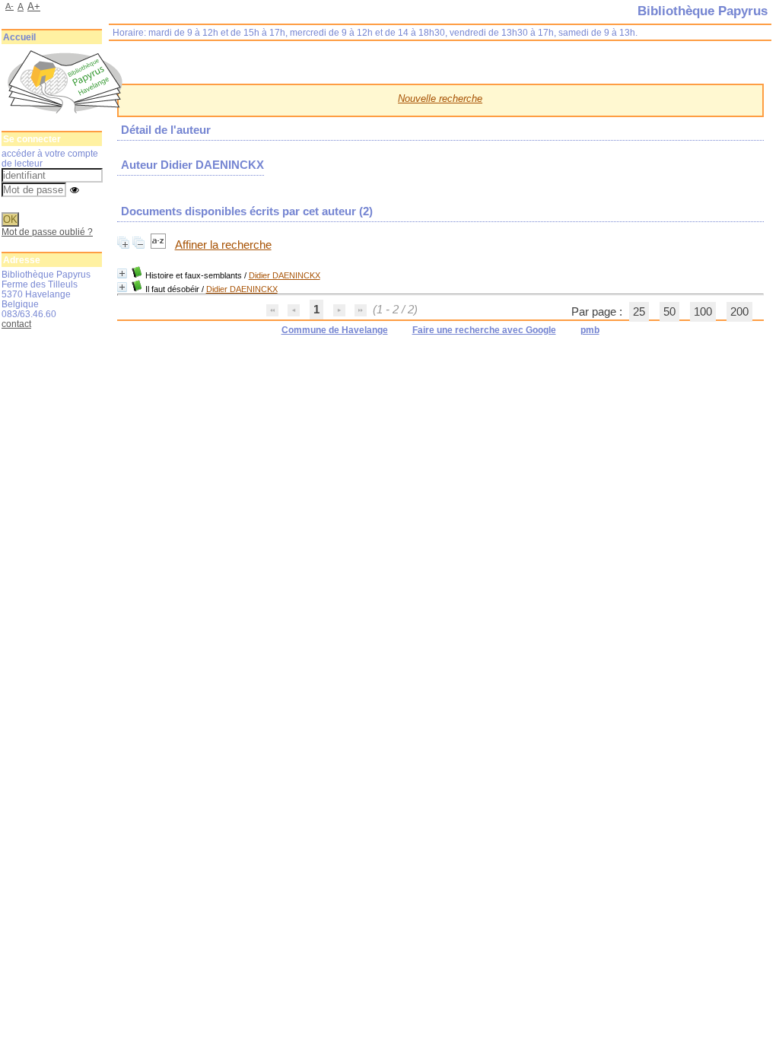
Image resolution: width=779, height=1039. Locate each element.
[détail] (122, 273)
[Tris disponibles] (160, 245)
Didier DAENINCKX (284, 275)
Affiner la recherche (223, 245)
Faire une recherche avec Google (484, 330)
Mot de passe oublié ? (47, 232)
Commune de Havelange (334, 330)
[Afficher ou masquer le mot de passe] (74, 190)
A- (9, 6)
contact (16, 324)
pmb (589, 330)
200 (739, 312)
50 (669, 312)
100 (703, 312)
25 (639, 312)
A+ (33, 6)
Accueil (19, 37)
